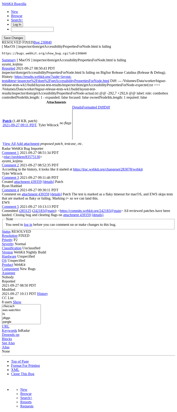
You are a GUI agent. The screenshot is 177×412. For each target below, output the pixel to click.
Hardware (9, 256)
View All (9, 144)
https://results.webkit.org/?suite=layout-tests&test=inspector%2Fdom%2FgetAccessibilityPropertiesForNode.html (55, 79)
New (14, 12)
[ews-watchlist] (21, 310)
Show (17, 302)
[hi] (21, 314)
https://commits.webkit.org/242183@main (90, 211)
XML (15, 370)
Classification (11, 248)
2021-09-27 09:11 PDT (19, 125)
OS (4, 260)
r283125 (25, 211)
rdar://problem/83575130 (22, 157)
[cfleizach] (21, 306)
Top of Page (20, 361)
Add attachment (27, 144)
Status (6, 231)
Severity (8, 244)
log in (28, 225)
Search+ (17, 20)
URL (5, 326)
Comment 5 (10, 207)
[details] (48, 182)
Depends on (10, 335)
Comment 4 (10, 190)
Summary (9, 60)
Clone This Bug (22, 374)
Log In (17, 24)
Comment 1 (10, 153)
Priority (7, 240)
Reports (26, 402)
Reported (8, 68)
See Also (8, 343)
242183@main (44, 211)
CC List (7, 298)
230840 (46, 42)
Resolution (10, 236)
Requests (26, 406)
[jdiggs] (21, 318)
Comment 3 (10, 178)
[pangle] (21, 322)
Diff (107, 107)
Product (7, 265)
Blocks (7, 339)
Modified (8, 289)
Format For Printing (25, 366)
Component (10, 269)
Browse (16, 16)
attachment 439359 (28, 182)
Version (7, 252)
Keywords (9, 331)
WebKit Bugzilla (14, 4)
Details (77, 107)
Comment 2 (10, 165)
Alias (5, 347)
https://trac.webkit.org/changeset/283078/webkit (108, 169)
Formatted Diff (93, 107)
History (42, 294)
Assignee (8, 273)
